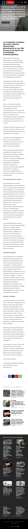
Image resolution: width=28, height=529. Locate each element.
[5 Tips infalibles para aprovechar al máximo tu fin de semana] (7, 483)
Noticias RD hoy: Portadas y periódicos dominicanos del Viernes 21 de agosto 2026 (20, 491)
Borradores (19, 497)
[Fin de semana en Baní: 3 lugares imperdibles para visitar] (7, 503)
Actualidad (14, 407)
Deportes (13, 425)
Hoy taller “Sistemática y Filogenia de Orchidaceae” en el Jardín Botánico (20, 510)
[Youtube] (18, 526)
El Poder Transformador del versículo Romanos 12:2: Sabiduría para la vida (18, 403)
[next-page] (7, 429)
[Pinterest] (16, 376)
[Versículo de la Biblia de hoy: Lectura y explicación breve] (6, 413)
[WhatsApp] (20, 376)
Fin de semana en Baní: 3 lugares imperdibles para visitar (7, 510)
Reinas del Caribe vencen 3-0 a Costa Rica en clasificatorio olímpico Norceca (17, 421)
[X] (13, 376)
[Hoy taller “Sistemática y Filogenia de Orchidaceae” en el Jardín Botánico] (20, 503)
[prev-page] (4, 429)
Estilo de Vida (6, 494)
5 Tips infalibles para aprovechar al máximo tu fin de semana (7, 490)
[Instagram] (13, 526)
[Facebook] (9, 376)
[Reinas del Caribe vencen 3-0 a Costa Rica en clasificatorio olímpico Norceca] (6, 422)
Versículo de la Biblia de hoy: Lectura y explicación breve (17, 412)
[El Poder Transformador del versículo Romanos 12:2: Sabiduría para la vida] (6, 403)
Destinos (5, 515)
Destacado (5, 22)
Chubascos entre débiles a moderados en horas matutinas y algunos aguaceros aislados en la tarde (18, 393)
